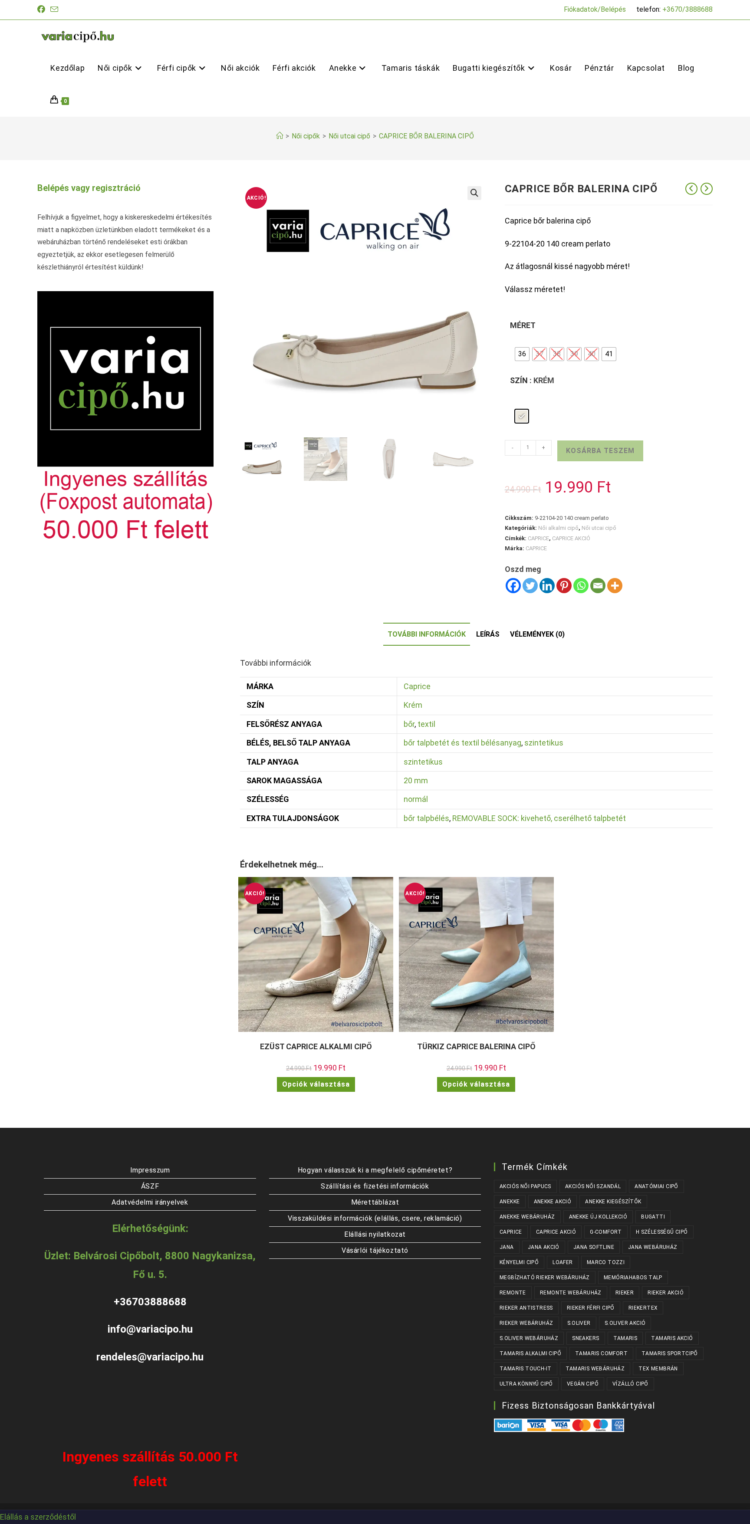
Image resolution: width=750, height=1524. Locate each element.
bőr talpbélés (426, 818)
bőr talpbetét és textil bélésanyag (462, 742)
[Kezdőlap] (279, 136)
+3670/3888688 (687, 9)
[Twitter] (530, 585)
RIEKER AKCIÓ (666, 1293)
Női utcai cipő (599, 528)
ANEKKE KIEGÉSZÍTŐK (613, 1202)
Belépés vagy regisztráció (89, 188)
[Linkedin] (547, 585)
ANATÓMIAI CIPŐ (656, 1186)
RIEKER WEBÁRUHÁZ (526, 1323)
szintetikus (543, 742)
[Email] (597, 585)
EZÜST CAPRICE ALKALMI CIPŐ (316, 1046)
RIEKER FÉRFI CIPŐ (591, 1308)
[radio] (522, 354)
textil (426, 724)
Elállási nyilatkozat (375, 1234)
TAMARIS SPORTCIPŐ (669, 1353)
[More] (614, 585)
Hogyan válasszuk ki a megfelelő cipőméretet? (375, 1170)
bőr (409, 724)
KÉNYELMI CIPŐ (519, 1262)
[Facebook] (513, 585)
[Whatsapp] (581, 585)
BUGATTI (653, 1217)
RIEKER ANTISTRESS (526, 1308)
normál (416, 799)
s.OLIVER (579, 1323)
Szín (519, 380)
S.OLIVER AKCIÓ (625, 1323)
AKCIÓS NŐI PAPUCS (525, 1186)
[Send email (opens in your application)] (54, 9)
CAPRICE (538, 538)
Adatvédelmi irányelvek (150, 1202)
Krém (413, 704)
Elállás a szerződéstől (38, 1516)
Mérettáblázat (375, 1202)
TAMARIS (625, 1338)
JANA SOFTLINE (593, 1247)
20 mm (416, 780)
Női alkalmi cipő (558, 528)
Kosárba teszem (600, 451)
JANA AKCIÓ (543, 1247)
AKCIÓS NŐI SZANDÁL (593, 1186)
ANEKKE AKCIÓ (553, 1202)
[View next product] (707, 189)
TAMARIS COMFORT (601, 1353)
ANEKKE (510, 1202)
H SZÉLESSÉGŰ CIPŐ (662, 1232)
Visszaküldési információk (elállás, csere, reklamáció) (375, 1218)
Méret (523, 325)
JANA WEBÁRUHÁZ (653, 1247)
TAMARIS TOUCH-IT (525, 1369)
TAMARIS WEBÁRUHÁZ (595, 1369)
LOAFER (562, 1262)
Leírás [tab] (488, 634)
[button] (474, 193)
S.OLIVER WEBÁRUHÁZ (529, 1338)
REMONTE (513, 1293)
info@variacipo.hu (150, 1329)
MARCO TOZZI (606, 1262)
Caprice (417, 686)
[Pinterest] (564, 585)
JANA (507, 1247)
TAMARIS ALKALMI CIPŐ (530, 1353)
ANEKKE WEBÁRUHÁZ (527, 1217)
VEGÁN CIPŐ (583, 1384)
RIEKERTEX (643, 1308)
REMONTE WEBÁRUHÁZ (571, 1293)
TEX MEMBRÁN (658, 1369)
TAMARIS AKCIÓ (672, 1338)
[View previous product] (691, 189)
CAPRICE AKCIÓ (571, 538)
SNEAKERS (585, 1338)
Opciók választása (316, 1084)
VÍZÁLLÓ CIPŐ (630, 1384)
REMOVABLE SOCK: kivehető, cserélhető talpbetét (539, 818)
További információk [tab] (427, 634)
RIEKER (624, 1293)
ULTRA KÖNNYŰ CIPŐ (526, 1384)
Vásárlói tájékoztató (375, 1250)
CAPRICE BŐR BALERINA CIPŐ (426, 136)
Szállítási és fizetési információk (375, 1186)
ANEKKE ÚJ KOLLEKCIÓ (598, 1217)
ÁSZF (150, 1186)
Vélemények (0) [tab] (537, 634)
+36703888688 (150, 1302)
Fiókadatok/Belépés (595, 9)
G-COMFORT (606, 1232)
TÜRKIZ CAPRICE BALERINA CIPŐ (476, 1046)
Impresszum (150, 1170)
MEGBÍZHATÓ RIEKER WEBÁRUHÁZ (545, 1277)
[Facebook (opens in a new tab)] (42, 9)
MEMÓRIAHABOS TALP (633, 1277)
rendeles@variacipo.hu (150, 1357)
